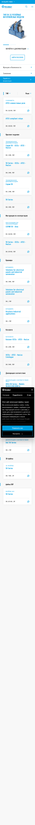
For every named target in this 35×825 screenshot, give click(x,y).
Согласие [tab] (6, 395)
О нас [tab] (29, 395)
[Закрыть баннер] (32, 389)
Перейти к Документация (16, 49)
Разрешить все (17, 428)
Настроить (16, 434)
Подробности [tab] (17, 395)
